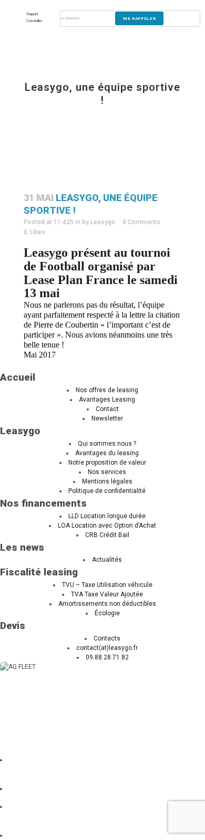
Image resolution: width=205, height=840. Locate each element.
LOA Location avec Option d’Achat (107, 525)
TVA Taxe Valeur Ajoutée (107, 594)
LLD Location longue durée (107, 516)
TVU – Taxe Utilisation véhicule (107, 585)
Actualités (107, 559)
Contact (107, 409)
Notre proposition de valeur (107, 462)
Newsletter (107, 418)
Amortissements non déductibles (107, 603)
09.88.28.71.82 (107, 657)
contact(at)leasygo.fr (107, 648)
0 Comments (141, 222)
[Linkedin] (22, 788)
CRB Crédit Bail (107, 535)
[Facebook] (22, 835)
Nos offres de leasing (107, 390)
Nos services (107, 472)
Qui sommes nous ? (107, 443)
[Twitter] (20, 806)
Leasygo (102, 222)
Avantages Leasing (107, 399)
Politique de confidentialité (107, 491)
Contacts (107, 638)
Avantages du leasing (107, 453)
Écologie (107, 613)
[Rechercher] (35, 759)
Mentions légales (107, 481)
